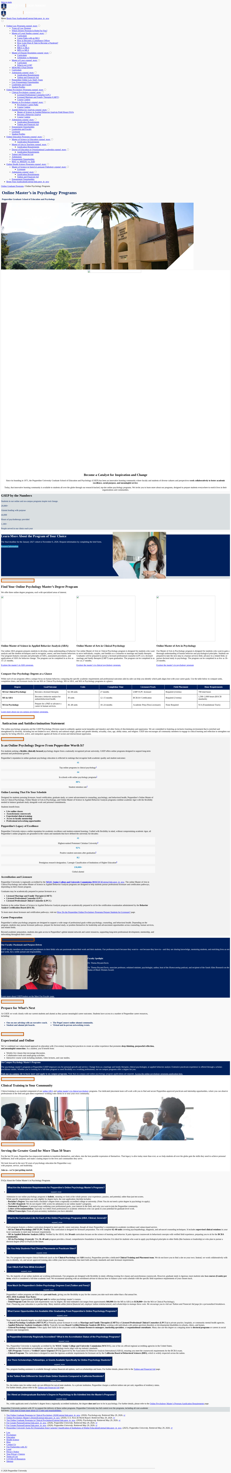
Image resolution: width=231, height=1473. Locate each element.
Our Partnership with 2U (16, 1447)
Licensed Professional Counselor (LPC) (34, 95)
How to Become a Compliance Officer (33, 40)
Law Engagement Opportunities (25, 82)
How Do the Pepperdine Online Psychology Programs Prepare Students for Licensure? (93, 912)
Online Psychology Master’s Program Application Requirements (177, 1403)
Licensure (16, 132)
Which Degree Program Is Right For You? (29, 31)
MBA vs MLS (23, 48)
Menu (4, 18)
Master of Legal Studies (28, 33)
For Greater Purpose (26, 1423)
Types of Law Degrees (21, 28)
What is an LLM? (24, 65)
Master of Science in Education (31, 139)
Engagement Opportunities (23, 127)
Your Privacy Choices (15, 1454)
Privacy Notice (12, 1452)
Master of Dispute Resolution (30, 53)
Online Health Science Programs (26, 164)
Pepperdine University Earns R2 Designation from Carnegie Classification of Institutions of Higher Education (64, 1428)
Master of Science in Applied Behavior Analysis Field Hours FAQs (45, 112)
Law (8, 1432)
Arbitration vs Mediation (27, 58)
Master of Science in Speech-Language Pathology (39, 167)
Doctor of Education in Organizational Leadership (39, 149)
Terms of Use (12, 1456)
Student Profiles (18, 87)
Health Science (12, 1440)
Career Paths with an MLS (28, 38)
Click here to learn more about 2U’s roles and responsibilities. (36, 1410)
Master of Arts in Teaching (29, 144)
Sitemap (9, 1461)
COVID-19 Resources (15, 1459)
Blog (8, 1442)
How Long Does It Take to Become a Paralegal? (37, 43)
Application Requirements (28, 75)
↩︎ (124, 1415)
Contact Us (11, 1444)
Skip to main (6, 2)
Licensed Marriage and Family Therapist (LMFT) (38, 97)
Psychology (11, 1435)
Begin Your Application (28, 18)
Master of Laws (24, 60)
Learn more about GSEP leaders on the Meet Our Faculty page (27, 996)
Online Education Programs (24, 137)
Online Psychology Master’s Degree (33, 1418)
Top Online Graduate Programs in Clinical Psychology (40, 1420)
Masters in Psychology (27, 102)
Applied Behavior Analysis (29, 110)
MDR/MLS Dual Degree (22, 67)
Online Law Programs (21, 26)
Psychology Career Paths (27, 105)
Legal (8, 1449)
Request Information (9, 546)
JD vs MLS (22, 45)
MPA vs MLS (23, 50)
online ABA (48, 1091)
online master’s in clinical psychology (73, 1091)
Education (10, 1437)
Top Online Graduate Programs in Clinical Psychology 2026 (43, 1415)
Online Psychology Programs (24, 90)
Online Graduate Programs (12, 186)
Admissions (23, 72)
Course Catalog (23, 99)
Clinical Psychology (26, 92)
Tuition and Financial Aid (28, 77)
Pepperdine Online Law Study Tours (27, 80)
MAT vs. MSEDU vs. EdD (23, 161)
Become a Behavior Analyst (29, 114)
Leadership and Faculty (22, 85)
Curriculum (22, 36)
